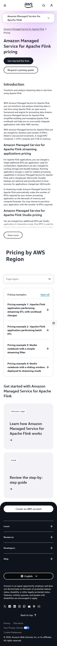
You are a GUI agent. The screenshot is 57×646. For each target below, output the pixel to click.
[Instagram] (19, 607)
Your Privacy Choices (13, 627)
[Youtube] (29, 607)
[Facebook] (10, 607)
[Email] (39, 607)
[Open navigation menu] (4, 5)
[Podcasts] (34, 607)
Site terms (18, 623)
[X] (5, 607)
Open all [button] (45, 294)
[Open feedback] (53, 323)
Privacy (7, 623)
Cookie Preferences (13, 632)
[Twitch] (24, 607)
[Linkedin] (14, 607)
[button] (28, 18)
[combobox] (28, 279)
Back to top (27, 615)
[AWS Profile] (51, 5)
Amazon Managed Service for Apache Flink (24, 29)
